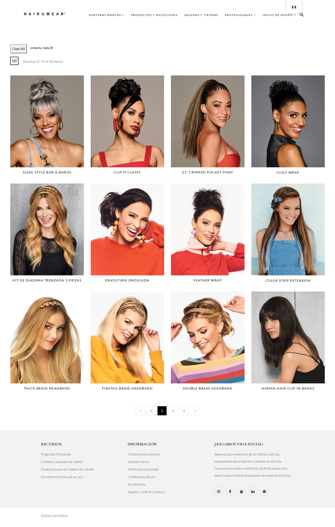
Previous (140, 410)
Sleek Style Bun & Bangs (47, 172)
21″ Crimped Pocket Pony (207, 172)
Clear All (18, 49)
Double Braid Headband (208, 388)
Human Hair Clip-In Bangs (288, 388)
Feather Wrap (207, 280)
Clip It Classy (127, 172)
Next (194, 410)
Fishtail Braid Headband (127, 388)
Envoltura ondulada (127, 280)
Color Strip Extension (288, 280)
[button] (301, 15)
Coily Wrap (288, 172)
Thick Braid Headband (47, 388)
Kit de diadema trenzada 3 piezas (47, 280)
